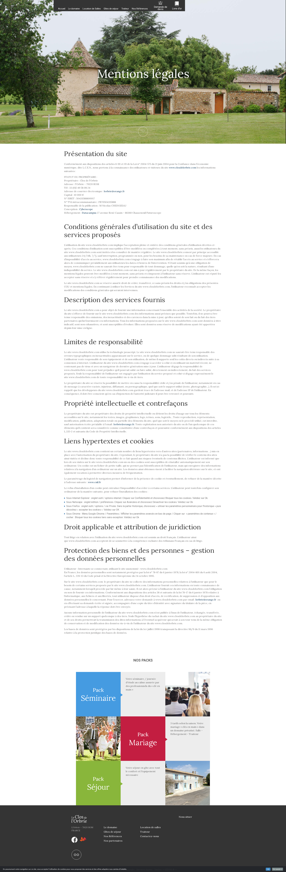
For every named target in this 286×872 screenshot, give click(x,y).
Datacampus (89, 212)
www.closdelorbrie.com (182, 167)
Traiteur (125, 8)
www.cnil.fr (94, 482)
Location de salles (150, 827)
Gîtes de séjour (111, 8)
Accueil (61, 8)
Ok (268, 869)
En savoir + (277, 869)
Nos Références (140, 8)
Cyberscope (86, 209)
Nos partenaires (113, 840)
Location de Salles (92, 8)
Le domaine (74, 8)
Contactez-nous (149, 836)
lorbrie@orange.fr (114, 191)
